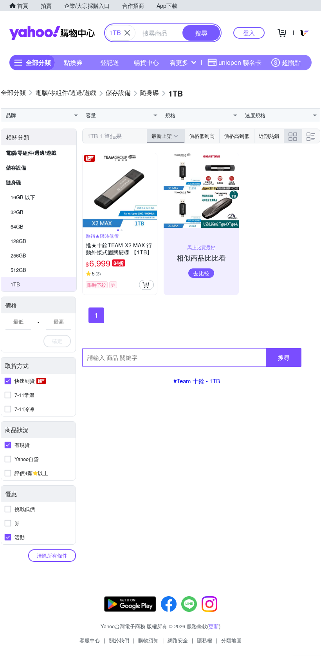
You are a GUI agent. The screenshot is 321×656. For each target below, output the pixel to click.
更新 (214, 626)
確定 (57, 341)
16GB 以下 (23, 197)
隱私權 (204, 640)
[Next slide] (152, 190)
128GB (18, 241)
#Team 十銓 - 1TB (196, 381)
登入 (249, 33)
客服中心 (89, 640)
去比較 (201, 273)
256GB (18, 255)
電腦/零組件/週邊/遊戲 (31, 152)
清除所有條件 (52, 555)
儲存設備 (16, 167)
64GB (17, 226)
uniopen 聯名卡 (239, 62)
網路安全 (178, 640)
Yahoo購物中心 (52, 32)
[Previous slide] (88, 190)
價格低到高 (202, 135)
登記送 (109, 62)
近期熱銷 (269, 135)
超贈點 (291, 62)
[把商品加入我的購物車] (146, 285)
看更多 (179, 62)
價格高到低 (236, 135)
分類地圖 (231, 640)
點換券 (73, 62)
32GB (17, 212)
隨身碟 (13, 182)
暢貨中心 (146, 62)
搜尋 (284, 357)
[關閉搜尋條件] (127, 33)
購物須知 (148, 640)
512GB (18, 269)
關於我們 (119, 640)
